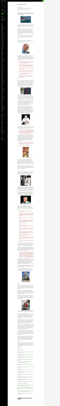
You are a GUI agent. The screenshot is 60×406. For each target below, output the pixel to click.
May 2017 (2, 85)
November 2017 (2, 81)
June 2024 (2, 37)
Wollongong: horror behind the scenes (24, 9)
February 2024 (2, 38)
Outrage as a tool (2, 18)
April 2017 (2, 86)
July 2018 (2, 75)
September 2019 (2, 67)
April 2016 (2, 95)
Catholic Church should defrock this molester (26, 361)
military (1, 125)
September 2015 (2, 99)
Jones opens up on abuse (25, 393)
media (1, 124)
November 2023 (2, 39)
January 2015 (2, 106)
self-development (2, 131)
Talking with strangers (3, 19)
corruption (19, 7)
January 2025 (2, 33)
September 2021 (2, 53)
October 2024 (2, 34)
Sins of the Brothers (24, 359)
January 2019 (2, 72)
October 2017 (2, 82)
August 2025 (2, 29)
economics (2, 119)
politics (21, 7)
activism (2, 116)
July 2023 (2, 42)
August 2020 (2, 61)
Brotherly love (30, 81)
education (2, 120)
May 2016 (2, 94)
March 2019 (2, 70)
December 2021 (2, 52)
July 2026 (2, 25)
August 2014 (2, 110)
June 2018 (2, 76)
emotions (2, 121)
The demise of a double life (25, 371)
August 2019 (2, 68)
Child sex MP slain (26, 366)
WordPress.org (2, 139)
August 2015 (2, 100)
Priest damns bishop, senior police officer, (26, 356)
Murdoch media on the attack (3, 17)
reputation (2, 129)
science (1, 130)
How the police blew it (24, 364)
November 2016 (2, 90)
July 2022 (2, 49)
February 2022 (2, 51)
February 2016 (2, 96)
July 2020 (2, 62)
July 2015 (2, 101)
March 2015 (2, 104)
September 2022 (2, 48)
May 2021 (2, 56)
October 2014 (2, 108)
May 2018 (2, 77)
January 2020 (2, 66)
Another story (20, 159)
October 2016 (2, 91)
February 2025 (2, 32)
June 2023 (2, 43)
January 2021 (2, 57)
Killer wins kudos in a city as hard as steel (26, 376)
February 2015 (2, 105)
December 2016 (2, 89)
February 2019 (2, 71)
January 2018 (2, 80)
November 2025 (2, 28)
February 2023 (2, 44)
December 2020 (2, 58)
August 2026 (2, 24)
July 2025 (2, 30)
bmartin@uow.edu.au (20, 348)
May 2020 (2, 63)
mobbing (2, 126)
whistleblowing (2, 133)
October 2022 (2, 47)
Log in (1, 137)
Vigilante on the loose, (23, 369)
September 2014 (2, 109)
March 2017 (2, 87)
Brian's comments (3, 0)
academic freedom (2, 115)
